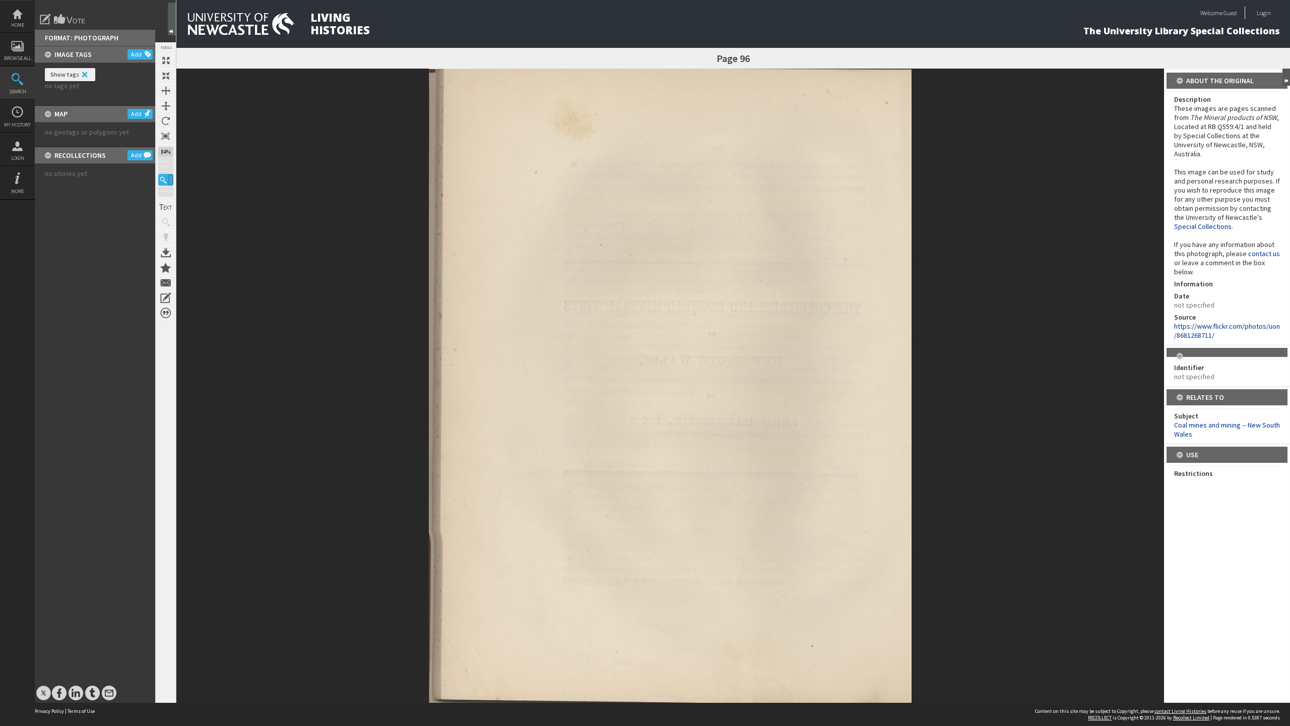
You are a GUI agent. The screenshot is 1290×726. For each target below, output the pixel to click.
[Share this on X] (43, 688)
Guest (1230, 13)
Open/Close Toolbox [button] (172, 19)
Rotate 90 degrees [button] (166, 121)
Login (17, 158)
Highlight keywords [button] (166, 237)
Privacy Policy (49, 711)
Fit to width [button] (166, 90)
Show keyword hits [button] (166, 222)
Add (136, 54)
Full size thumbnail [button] (166, 60)
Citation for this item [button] (166, 313)
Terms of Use (81, 711)
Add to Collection (166, 267)
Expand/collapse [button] (1286, 77)
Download (166, 252)
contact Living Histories (1180, 711)
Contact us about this (166, 282)
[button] (165, 180)
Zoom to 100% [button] (166, 136)
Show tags (64, 74)
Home (17, 25)
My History (17, 125)
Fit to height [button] (166, 105)
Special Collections (1203, 226)
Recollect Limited (1191, 717)
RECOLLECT (1100, 717)
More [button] (17, 191)
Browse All (17, 58)
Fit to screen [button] (166, 75)
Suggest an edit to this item (45, 19)
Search (17, 91)
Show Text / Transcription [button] (166, 207)
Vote (70, 19)
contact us (1264, 253)
